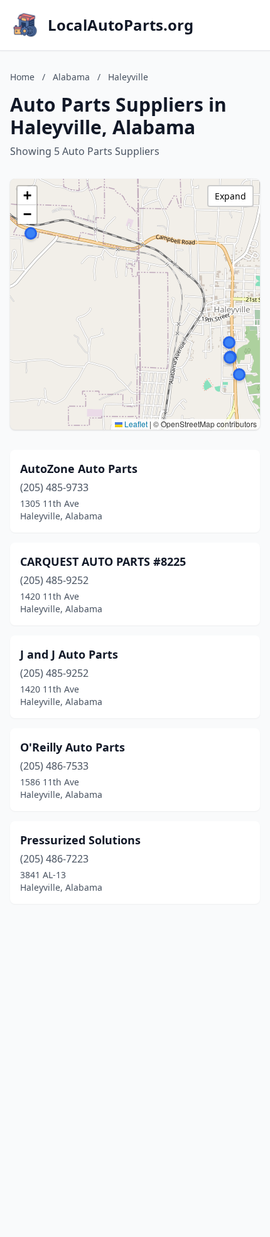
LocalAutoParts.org (120, 25)
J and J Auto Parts (69, 654)
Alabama (71, 77)
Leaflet (135, 423)
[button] (239, 374)
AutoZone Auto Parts (79, 468)
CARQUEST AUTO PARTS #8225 (103, 561)
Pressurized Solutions (80, 839)
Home (22, 77)
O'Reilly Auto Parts (72, 747)
